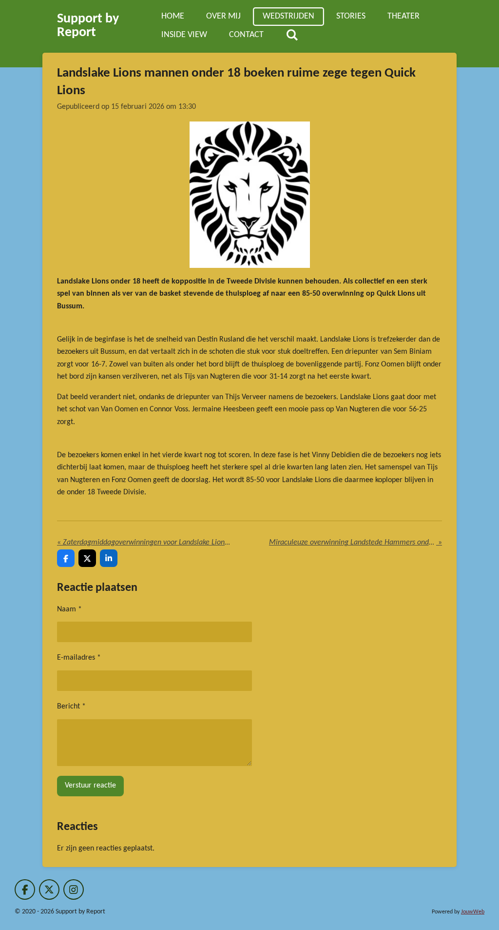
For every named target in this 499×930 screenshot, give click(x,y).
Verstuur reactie (90, 785)
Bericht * (71, 706)
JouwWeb (472, 912)
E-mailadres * (79, 658)
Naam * (69, 609)
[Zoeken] (291, 35)
